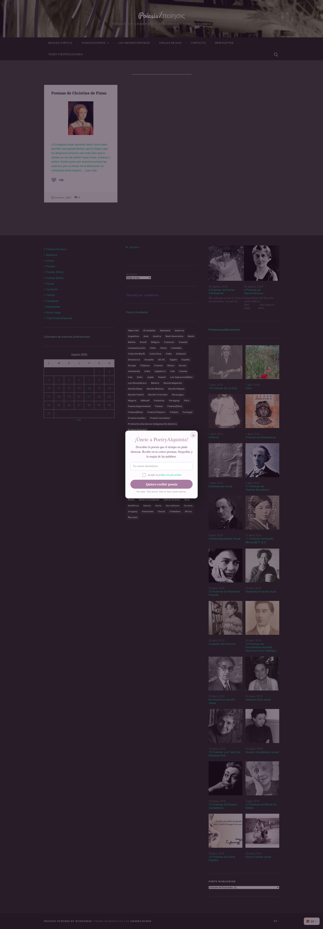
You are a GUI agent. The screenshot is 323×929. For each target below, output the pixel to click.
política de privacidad (169, 474)
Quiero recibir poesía (161, 484)
